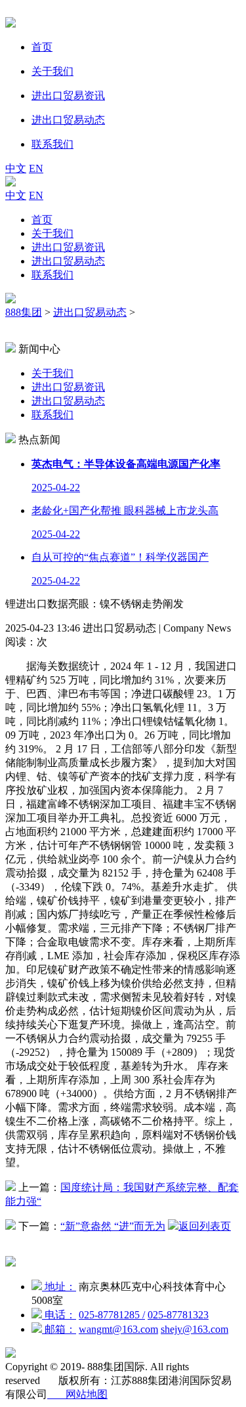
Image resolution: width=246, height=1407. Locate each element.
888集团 (23, 312)
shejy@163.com (194, 1329)
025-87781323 (178, 1314)
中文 (15, 168)
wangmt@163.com (118, 1329)
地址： (59, 1286)
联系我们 (52, 274)
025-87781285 (112, 1314)
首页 (41, 219)
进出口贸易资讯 (68, 247)
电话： (59, 1314)
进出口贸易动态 (68, 261)
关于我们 (52, 233)
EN (36, 168)
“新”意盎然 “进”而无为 (112, 1226)
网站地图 (77, 1394)
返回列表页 (204, 1226)
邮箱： (59, 1329)
